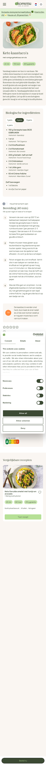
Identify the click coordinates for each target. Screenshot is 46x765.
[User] (41, 4)
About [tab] (37, 341)
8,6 (2, 15)
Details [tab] (23, 341)
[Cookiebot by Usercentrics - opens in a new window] (33, 334)
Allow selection (23, 421)
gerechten (24, 15)
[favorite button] (39, 492)
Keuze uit (12, 15)
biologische (15, 12)
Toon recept (23, 517)
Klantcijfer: (40, 12)
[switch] (40, 388)
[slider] (11, 327)
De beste (5, 12)
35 (18, 15)
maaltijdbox (25, 12)
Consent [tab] (8, 341)
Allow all (23, 413)
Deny (23, 428)
